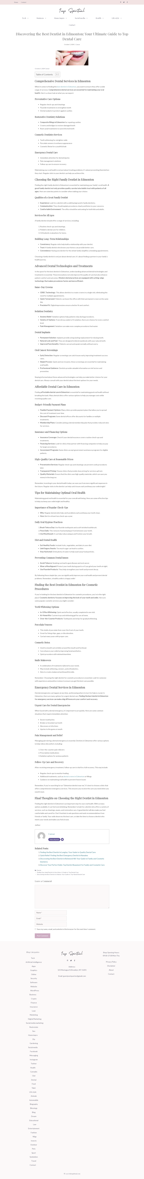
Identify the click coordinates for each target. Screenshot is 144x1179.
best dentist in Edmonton (66, 87)
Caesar (78, 44)
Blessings (33, 1108)
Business (40, 18)
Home (16, 2)
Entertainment (33, 1128)
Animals (34, 1096)
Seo (33, 1031)
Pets (33, 1149)
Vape (34, 1088)
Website (33, 986)
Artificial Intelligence (34, 962)
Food (34, 1084)
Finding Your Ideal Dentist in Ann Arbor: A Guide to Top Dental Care (58, 872)
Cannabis (33, 1072)
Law (34, 1124)
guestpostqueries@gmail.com (74, 976)
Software (33, 982)
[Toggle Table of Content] (56, 74)
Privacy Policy (111, 962)
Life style (115, 18)
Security (34, 978)
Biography (34, 1104)
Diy (33, 1039)
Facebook (34, 1051)
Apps (34, 966)
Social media (80, 18)
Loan (34, 1011)
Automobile (33, 1100)
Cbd (33, 1076)
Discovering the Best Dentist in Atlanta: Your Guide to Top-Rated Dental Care (61, 874)
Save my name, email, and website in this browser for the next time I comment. (66, 929)
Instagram (34, 1059)
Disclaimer (111, 966)
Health (98, 18)
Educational (33, 1120)
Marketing (34, 1015)
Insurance (34, 1007)
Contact (23, 2)
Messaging (33, 1055)
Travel (33, 1161)
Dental (39, 870)
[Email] (62, 839)
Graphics (33, 970)
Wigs (35, 1136)
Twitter (34, 1063)
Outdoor (33, 1145)
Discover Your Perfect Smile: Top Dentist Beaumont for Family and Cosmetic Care (72, 865)
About (111, 970)
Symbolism (34, 1157)
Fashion (34, 1132)
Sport (34, 1153)
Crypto (33, 999)
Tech (24, 18)
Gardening (34, 1043)
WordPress (34, 990)
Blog (33, 1112)
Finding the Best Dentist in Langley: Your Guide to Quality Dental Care (68, 852)
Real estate (33, 1027)
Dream (33, 1116)
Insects (34, 1141)
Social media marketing (34, 1023)
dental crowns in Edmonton (73, 776)
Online (33, 974)
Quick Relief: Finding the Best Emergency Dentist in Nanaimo (64, 855)
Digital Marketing (34, 1019)
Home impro (59, 18)
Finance (34, 1003)
